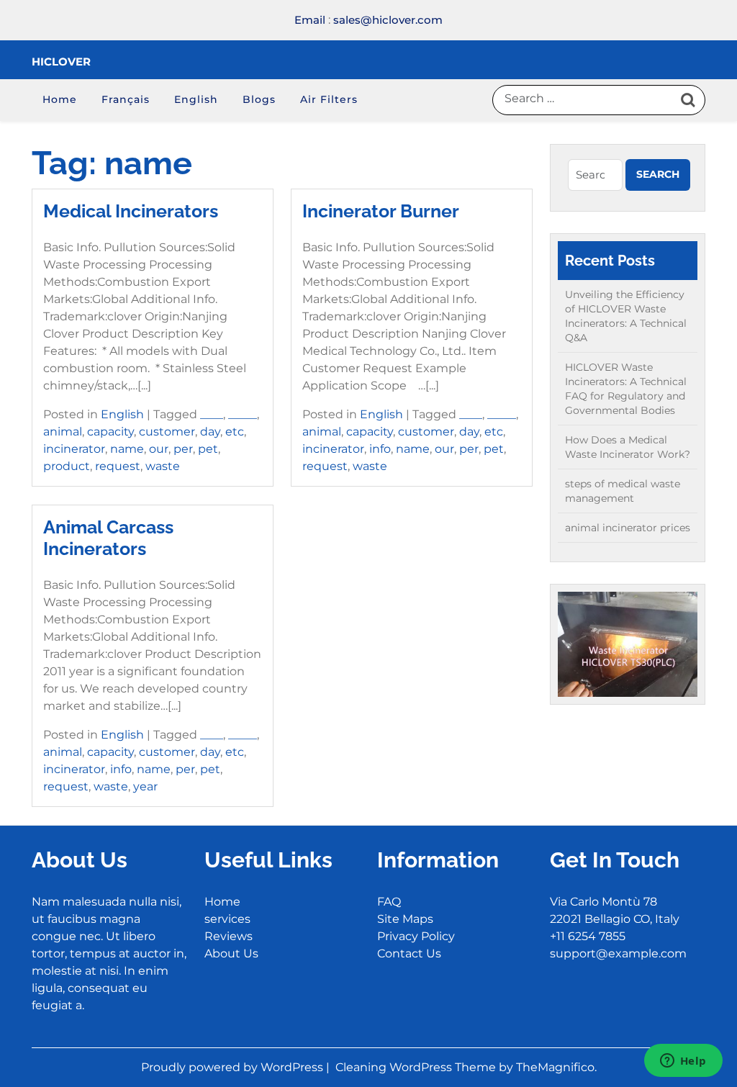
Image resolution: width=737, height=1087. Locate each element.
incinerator (74, 449)
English (196, 99)
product (66, 466)
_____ (242, 414)
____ (211, 414)
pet (208, 449)
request (117, 466)
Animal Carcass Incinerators (108, 537)
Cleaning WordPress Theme (417, 1067)
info (380, 449)
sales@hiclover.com (388, 20)
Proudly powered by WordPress (233, 1067)
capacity (110, 431)
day (210, 431)
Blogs (259, 99)
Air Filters (329, 99)
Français (125, 99)
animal (62, 431)
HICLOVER (61, 61)
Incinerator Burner (380, 211)
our (158, 449)
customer (167, 431)
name (127, 449)
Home (59, 99)
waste (162, 466)
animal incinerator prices (627, 527)
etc (234, 431)
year (145, 786)
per (183, 449)
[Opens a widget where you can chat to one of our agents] (683, 1062)
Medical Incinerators (130, 211)
